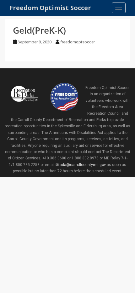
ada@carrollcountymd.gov (82, 165)
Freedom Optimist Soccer (50, 7)
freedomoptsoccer (77, 42)
